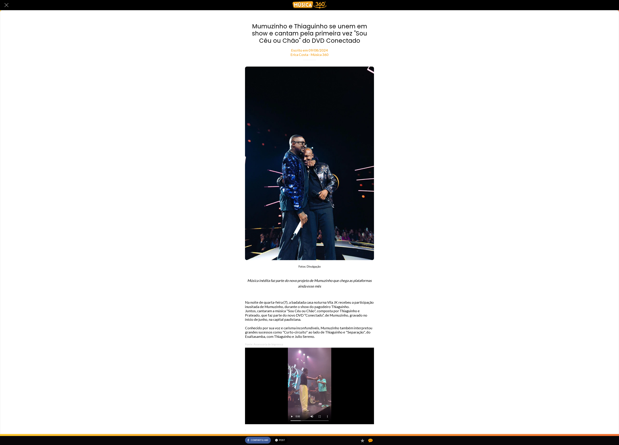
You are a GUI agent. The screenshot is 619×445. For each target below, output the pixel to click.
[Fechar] (6, 5)
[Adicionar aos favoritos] (362, 440)
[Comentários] (370, 440)
